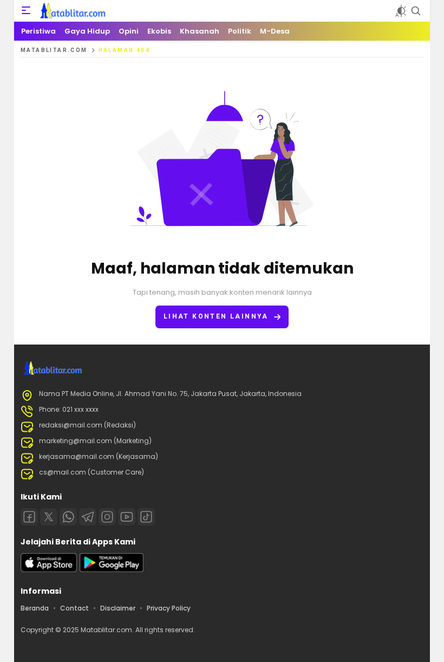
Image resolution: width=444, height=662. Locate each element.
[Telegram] (87, 516)
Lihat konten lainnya (216, 316)
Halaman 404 (124, 50)
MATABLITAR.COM (54, 50)
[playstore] (111, 569)
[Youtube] (126, 516)
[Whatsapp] (68, 516)
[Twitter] (48, 516)
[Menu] (26, 11)
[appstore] (49, 569)
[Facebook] (29, 516)
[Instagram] (107, 516)
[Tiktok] (146, 516)
